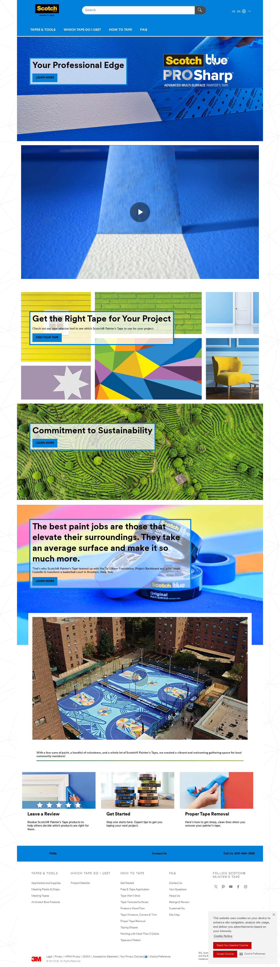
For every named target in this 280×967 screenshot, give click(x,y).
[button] (252, 954)
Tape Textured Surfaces (134, 902)
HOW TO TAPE (120, 30)
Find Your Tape (47, 337)
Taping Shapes (129, 927)
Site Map (174, 915)
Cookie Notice (223, 936)
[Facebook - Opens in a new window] (238, 887)
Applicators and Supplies (46, 883)
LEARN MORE (45, 77)
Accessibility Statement (105, 957)
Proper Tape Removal (133, 921)
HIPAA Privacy (72, 957)
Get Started (127, 883)
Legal (49, 957)
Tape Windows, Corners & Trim (139, 915)
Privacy (59, 957)
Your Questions (178, 889)
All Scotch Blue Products (45, 902)
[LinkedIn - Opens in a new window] (223, 887)
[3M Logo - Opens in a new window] (47, 10)
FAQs (53, 853)
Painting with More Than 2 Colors (140, 934)
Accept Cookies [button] (225, 954)
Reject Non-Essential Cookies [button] (232, 945)
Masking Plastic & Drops (45, 889)
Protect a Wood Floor (133, 908)
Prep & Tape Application (135, 889)
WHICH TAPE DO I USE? (82, 30)
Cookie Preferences (160, 957)
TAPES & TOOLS (43, 30)
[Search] (200, 10)
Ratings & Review (179, 902)
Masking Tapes (40, 896)
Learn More (45, 443)
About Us (174, 896)
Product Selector (80, 883)
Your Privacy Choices (131, 957)
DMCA (86, 957)
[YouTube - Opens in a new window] (231, 887)
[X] (216, 887)
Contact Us (159, 853)
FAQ (143, 30)
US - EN (236, 11)
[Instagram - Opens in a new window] (245, 887)
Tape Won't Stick (130, 896)
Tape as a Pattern (131, 940)
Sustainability (177, 908)
